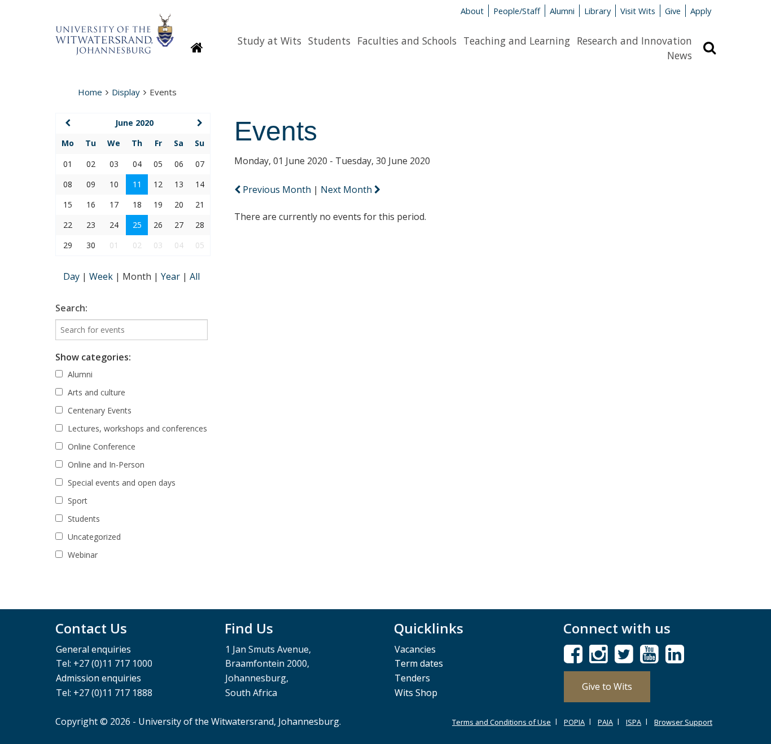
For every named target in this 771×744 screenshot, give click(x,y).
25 (137, 224)
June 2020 (134, 122)
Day (72, 276)
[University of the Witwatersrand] (114, 29)
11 (137, 184)
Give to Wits (607, 686)
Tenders (412, 678)
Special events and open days (120, 482)
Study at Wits (269, 40)
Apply (700, 10)
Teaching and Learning (516, 40)
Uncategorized (93, 536)
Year (171, 276)
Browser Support (683, 722)
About (472, 10)
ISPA (633, 722)
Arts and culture (95, 392)
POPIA (574, 722)
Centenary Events (98, 410)
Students (329, 40)
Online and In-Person (104, 464)
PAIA (605, 722)
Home (90, 92)
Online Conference (100, 446)
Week (102, 276)
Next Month (347, 189)
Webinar (81, 554)
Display (126, 92)
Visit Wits (637, 10)
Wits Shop (416, 692)
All (195, 276)
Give (673, 10)
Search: (71, 308)
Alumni (562, 10)
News (679, 55)
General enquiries (93, 649)
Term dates (419, 663)
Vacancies (415, 649)
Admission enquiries (98, 678)
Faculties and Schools (407, 40)
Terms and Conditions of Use (501, 722)
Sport (76, 500)
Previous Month (276, 189)
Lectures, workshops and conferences (136, 428)
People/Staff (516, 10)
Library (597, 10)
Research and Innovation (634, 40)
